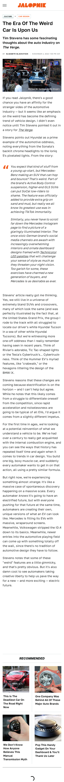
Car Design (24, 16)
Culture (8, 16)
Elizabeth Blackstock (17, 54)
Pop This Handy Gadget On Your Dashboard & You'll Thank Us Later (47, 750)
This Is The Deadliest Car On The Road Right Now (13, 702)
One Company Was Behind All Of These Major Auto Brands (47, 700)
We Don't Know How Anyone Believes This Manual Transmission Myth (15, 752)
